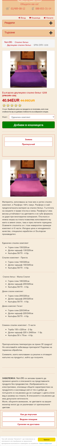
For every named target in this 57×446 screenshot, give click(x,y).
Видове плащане (28, 419)
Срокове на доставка (28, 424)
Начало (49, 17)
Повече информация (45, 443)
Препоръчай (28, 144)
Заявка (28, 139)
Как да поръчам (28, 414)
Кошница (35, 17)
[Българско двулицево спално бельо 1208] (28, 69)
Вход (23, 17)
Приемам (47, 439)
